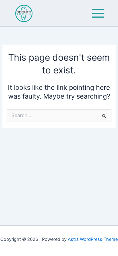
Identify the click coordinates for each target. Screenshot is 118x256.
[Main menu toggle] (98, 13)
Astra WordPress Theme (93, 239)
